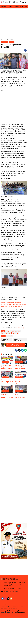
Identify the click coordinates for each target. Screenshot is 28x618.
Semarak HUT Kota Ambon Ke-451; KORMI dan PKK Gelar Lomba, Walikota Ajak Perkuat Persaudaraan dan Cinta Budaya (21, 367)
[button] (20, 2)
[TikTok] (8, 598)
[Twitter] (19, 350)
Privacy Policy (5, 606)
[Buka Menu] (23, 2)
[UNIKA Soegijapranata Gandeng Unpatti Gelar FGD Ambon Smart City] (21, 389)
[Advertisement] (14, 23)
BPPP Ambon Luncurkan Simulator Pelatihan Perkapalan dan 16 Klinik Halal (7, 396)
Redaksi (13, 604)
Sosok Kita (11, 42)
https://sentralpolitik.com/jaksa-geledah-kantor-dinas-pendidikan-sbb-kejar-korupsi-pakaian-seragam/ (13, 304)
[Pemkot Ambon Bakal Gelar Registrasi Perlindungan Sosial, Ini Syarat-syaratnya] (21, 374)
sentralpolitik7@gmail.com (11, 591)
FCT (8, 331)
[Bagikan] (25, 50)
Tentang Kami (5, 604)
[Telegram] (22, 350)
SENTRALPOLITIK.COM (7, 612)
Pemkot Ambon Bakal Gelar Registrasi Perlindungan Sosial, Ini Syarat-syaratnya (20, 381)
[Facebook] (16, 350)
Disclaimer (4, 608)
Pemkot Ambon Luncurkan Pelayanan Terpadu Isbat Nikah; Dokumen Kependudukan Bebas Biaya (7, 381)
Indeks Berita (13, 608)
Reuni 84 (10, 335)
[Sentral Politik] (9, 2)
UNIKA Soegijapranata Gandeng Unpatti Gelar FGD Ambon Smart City (20, 396)
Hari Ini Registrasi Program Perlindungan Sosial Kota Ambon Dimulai (7, 367)
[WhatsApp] (25, 350)
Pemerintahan (5, 42)
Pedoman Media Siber (17, 606)
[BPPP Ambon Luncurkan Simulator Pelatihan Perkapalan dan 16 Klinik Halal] (7, 389)
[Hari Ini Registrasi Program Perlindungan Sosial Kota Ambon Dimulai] (7, 360)
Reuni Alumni (6, 333)
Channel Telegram (21, 328)
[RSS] (11, 598)
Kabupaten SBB (16, 331)
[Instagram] (5, 598)
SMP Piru (15, 333)
